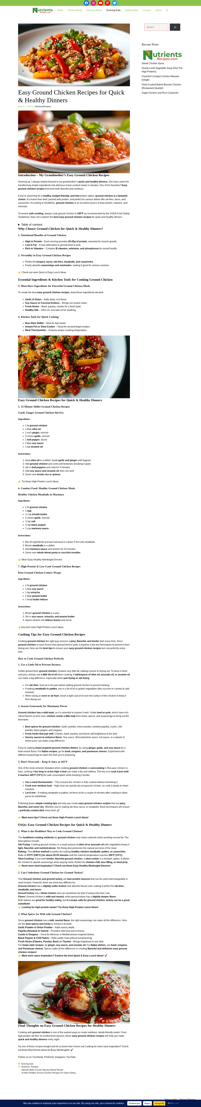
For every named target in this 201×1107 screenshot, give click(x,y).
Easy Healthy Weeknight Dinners (45, 559)
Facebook (38, 1057)
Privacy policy (171, 1099)
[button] (167, 10)
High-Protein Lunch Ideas (45, 481)
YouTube (71, 1057)
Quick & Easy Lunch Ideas (52, 272)
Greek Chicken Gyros (153, 63)
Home (60, 10)
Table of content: (32, 224)
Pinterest (49, 1057)
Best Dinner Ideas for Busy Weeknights (48, 1050)
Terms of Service (187, 1099)
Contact (147, 10)
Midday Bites (131, 10)
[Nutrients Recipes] (42, 10)
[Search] (175, 27)
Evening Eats (114, 10)
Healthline (49, 203)
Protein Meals (75, 10)
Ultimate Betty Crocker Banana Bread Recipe (42, 1070)
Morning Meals (94, 10)
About (158, 10)
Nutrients (25, 1067)
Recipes (34, 1067)
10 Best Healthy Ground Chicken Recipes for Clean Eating (48, 1073)
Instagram (60, 1057)
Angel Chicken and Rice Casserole (160, 93)
